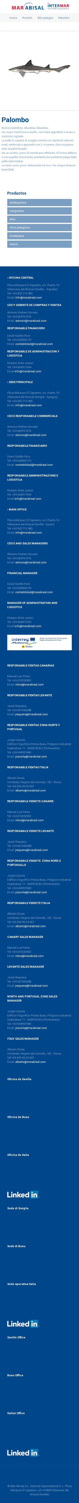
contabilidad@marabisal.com (34, 344)
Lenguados (16, 211)
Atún (12, 219)
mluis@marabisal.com (29, 684)
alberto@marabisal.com (30, 790)
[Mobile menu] (73, 6)
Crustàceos (16, 235)
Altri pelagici (45, 17)
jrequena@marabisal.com (31, 714)
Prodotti (27, 17)
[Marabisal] (39, 6)
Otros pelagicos (19, 227)
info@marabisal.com (28, 297)
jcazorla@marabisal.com (31, 756)
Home (13, 17)
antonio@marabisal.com (31, 320)
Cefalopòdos (17, 202)
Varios (13, 244)
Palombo (64, 17)
